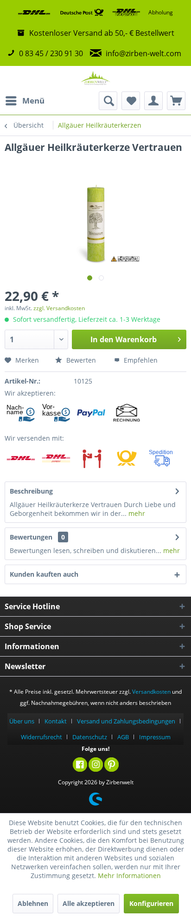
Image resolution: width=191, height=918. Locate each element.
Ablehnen (33, 903)
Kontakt (56, 721)
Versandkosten (151, 692)
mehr (136, 513)
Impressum (155, 737)
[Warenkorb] (176, 100)
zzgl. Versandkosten (59, 308)
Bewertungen (31, 537)
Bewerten (80, 360)
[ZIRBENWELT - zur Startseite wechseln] (95, 79)
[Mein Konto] (153, 100)
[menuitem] (24, 100)
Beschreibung (31, 491)
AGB (123, 737)
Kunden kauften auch (44, 574)
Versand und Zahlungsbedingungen (126, 721)
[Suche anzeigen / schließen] (108, 100)
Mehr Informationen (129, 875)
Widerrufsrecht (41, 737)
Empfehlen (140, 360)
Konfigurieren (151, 903)
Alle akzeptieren (89, 903)
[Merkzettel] (130, 100)
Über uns (21, 721)
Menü (33, 100)
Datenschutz (89, 737)
